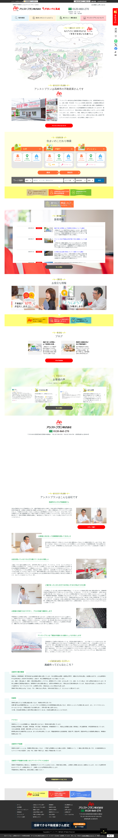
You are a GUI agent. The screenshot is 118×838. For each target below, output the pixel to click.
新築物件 (51, 804)
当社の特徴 (52, 814)
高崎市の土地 (52, 807)
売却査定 (67, 807)
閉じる (110, 835)
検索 (99, 180)
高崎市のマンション (54, 812)
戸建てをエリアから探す (39, 807)
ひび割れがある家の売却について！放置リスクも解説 (68, 251)
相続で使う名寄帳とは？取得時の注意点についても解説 (69, 228)
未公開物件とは (69, 804)
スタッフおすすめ (69, 814)
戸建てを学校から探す (38, 814)
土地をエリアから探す (38, 804)
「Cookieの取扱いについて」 (88, 835)
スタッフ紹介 (52, 817)
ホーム (18, 804)
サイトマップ (20, 814)
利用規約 (19, 812)
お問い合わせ (101, 5)
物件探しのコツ (37, 817)
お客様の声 (67, 812)
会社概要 (94, 5)
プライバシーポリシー (22, 809)
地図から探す (36, 809)
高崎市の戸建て (53, 809)
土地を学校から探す (38, 812)
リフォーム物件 (21, 817)
